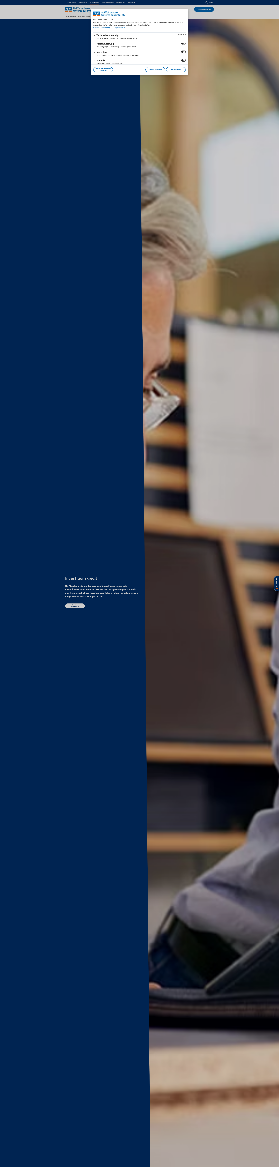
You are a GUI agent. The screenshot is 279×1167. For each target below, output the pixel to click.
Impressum (118, 28)
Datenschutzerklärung (102, 28)
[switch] (183, 43)
